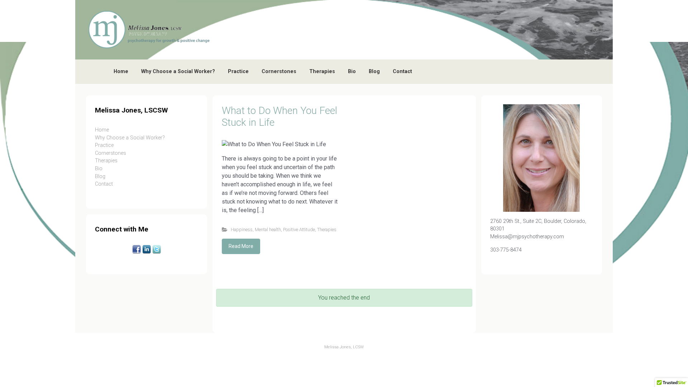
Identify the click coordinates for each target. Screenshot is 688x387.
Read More (241, 246)
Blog (374, 71)
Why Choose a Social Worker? (178, 71)
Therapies (322, 71)
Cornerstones (279, 71)
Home (121, 71)
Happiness (242, 229)
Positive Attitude (299, 229)
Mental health (268, 229)
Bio (352, 71)
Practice (238, 71)
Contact (402, 71)
